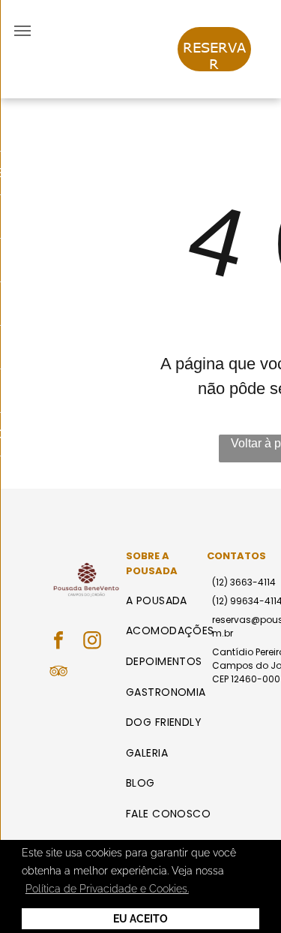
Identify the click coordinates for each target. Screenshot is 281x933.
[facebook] (58, 642)
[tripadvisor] (58, 673)
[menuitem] (173, 600)
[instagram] (92, 642)
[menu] (22, 31)
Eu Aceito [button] (140, 919)
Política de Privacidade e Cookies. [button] (107, 889)
